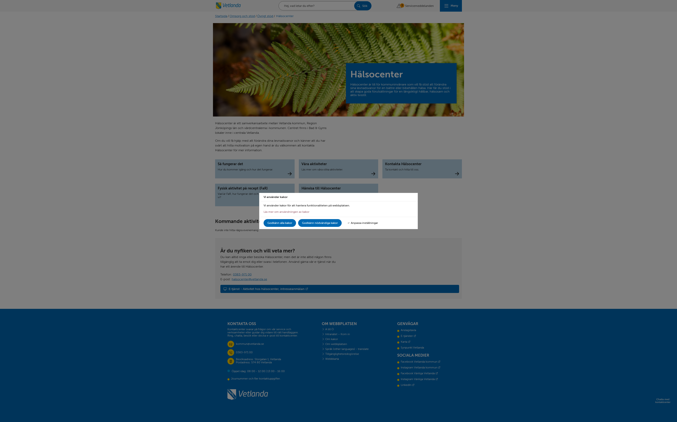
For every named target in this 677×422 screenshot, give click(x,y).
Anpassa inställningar (364, 223)
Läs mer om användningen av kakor (286, 211)
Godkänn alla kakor (279, 223)
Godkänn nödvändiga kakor (320, 223)
